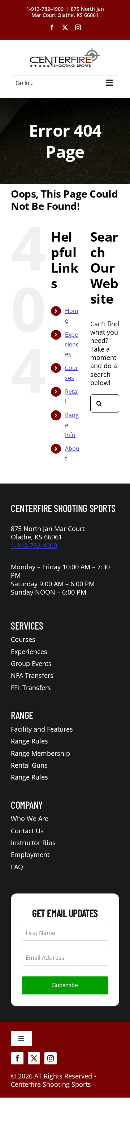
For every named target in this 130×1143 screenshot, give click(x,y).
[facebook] (17, 1058)
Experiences (72, 344)
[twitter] (33, 1058)
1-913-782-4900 (34, 545)
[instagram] (50, 1058)
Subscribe (65, 985)
